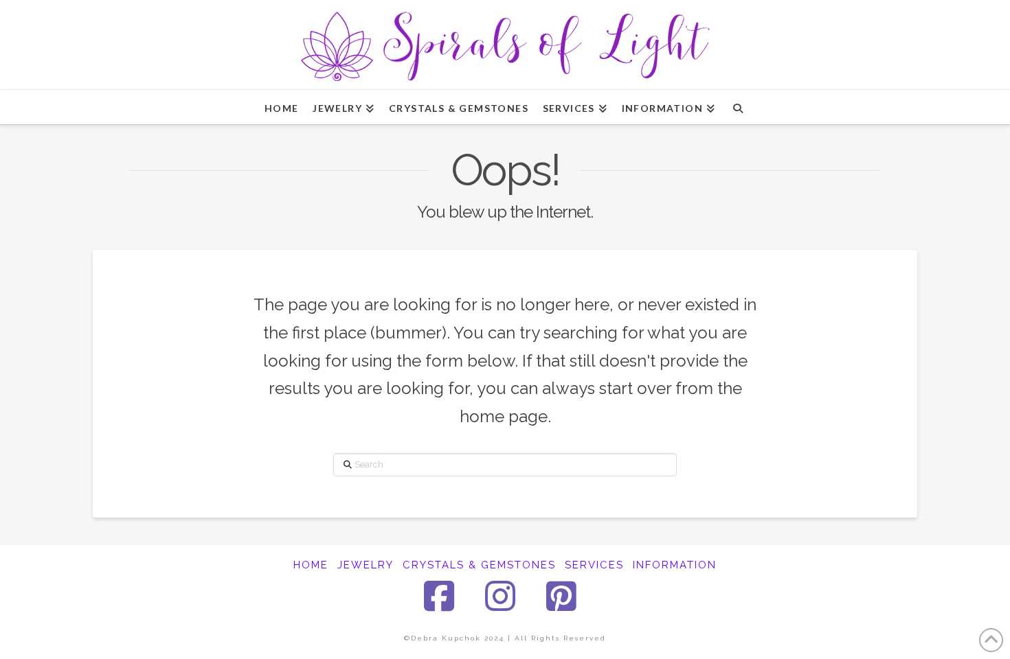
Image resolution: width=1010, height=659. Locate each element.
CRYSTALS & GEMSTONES (479, 565)
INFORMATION (675, 565)
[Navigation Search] (737, 107)
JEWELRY (365, 565)
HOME (310, 565)
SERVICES (594, 565)
